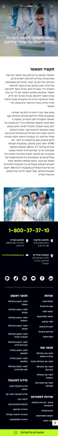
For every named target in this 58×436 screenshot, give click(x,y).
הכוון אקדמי (47, 411)
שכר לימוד (48, 421)
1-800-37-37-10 (29, 230)
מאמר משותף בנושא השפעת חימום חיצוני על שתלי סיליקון (29, 40)
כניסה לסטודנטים (45, 317)
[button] (55, 423)
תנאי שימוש (47, 322)
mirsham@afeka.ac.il (13, 255)
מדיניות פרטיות (46, 332)
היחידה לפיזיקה (20, 409)
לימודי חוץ (22, 399)
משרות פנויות (46, 306)
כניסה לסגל (47, 312)
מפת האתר (48, 337)
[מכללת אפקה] (29, 6)
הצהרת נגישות (46, 327)
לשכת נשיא (47, 301)
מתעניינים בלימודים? (32, 432)
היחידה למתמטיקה (19, 420)
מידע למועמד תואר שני (17, 394)
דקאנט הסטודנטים (44, 416)
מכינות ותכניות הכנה (18, 404)
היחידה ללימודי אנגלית (17, 415)
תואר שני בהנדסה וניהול (42, 361)
